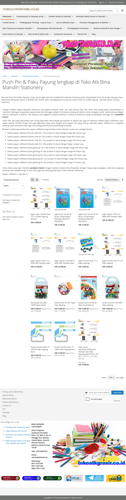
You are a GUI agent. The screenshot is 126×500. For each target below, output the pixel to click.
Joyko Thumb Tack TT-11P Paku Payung (112, 262)
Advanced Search (9, 398)
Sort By (100, 180)
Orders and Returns (10, 402)
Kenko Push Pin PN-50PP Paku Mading (112, 304)
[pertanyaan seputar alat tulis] (94, 480)
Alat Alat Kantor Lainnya (31, 76)
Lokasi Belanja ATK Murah (16, 431)
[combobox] (103, 11)
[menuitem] (7, 17)
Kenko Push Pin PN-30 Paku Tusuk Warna (87, 304)
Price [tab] (6, 186)
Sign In (101, 2)
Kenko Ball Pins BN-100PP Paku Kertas (39, 304)
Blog (4, 416)
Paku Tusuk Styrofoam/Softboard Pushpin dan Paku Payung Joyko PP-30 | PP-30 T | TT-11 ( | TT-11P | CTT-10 (88, 353)
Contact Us (6, 405)
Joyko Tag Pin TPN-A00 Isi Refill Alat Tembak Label (65, 262)
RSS (4, 409)
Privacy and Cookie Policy (12, 392)
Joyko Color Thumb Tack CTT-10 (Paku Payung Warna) (40, 216)
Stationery (14, 76)
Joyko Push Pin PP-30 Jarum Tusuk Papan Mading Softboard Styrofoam (63, 217)
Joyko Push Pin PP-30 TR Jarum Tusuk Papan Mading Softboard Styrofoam (88, 217)
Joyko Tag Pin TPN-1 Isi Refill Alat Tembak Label (40, 262)
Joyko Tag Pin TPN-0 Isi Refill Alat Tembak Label (112, 215)
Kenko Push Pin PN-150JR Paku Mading (65, 304)
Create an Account (116, 2)
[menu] (63, 25)
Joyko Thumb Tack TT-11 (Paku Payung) (88, 262)
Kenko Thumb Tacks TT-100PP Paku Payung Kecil (65, 348)
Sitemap (5, 412)
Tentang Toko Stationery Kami (18, 427)
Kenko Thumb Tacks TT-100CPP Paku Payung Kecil (40, 349)
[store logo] (20, 9)
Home (4, 76)
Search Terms (8, 395)
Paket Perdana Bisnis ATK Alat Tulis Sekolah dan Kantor (18, 442)
